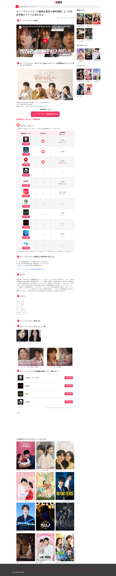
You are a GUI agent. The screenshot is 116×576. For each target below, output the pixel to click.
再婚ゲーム (19, 562)
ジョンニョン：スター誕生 (42, 470)
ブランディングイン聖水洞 (22, 501)
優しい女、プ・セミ (21, 470)
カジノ (37, 531)
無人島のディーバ (40, 501)
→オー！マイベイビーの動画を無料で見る (45, 114)
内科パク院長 (39, 562)
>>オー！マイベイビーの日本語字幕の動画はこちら (31, 269)
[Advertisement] (45, 425)
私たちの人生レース (21, 531)
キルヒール (58, 531)
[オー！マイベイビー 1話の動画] (59, 357)
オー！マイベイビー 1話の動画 (54, 367)
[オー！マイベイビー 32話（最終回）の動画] (30, 357)
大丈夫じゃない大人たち (61, 562)
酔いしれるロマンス (60, 470)
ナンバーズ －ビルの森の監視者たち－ (64, 501)
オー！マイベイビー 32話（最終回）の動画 (28, 367)
